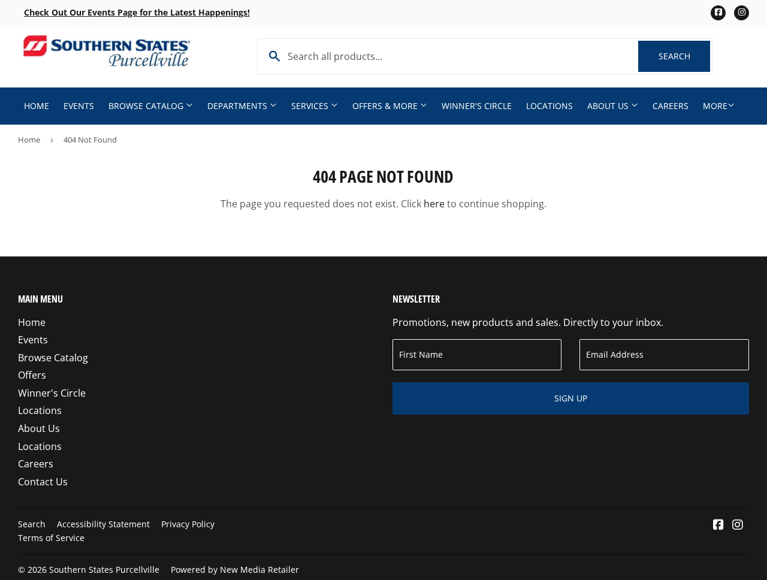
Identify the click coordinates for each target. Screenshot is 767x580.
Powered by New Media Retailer (235, 569)
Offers (32, 375)
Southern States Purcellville (104, 569)
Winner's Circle (477, 105)
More (715, 105)
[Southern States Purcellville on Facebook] (718, 525)
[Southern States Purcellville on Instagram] (737, 525)
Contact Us (43, 481)
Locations (549, 105)
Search (684, 56)
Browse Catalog (147, 105)
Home (36, 105)
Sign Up (570, 398)
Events (79, 105)
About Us (609, 105)
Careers (671, 105)
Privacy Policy (188, 524)
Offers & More (386, 105)
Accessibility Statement (103, 524)
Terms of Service (51, 537)
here (434, 203)
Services (311, 105)
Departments (238, 105)
